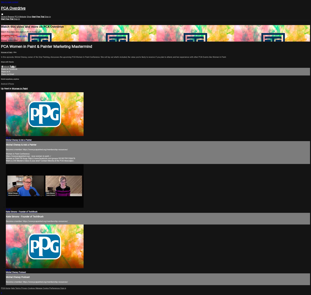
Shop (29, 17)
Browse (11, 17)
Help (13, 288)
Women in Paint (7, 52)
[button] (2, 14)
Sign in (48, 17)
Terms (18, 288)
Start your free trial (9, 36)
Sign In (17, 19)
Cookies (31, 288)
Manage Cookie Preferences (47, 288)
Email (14, 67)
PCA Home (5, 288)
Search (4, 17)
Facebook (5, 67)
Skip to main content (9, 2)
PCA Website (20, 17)
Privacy (24, 288)
